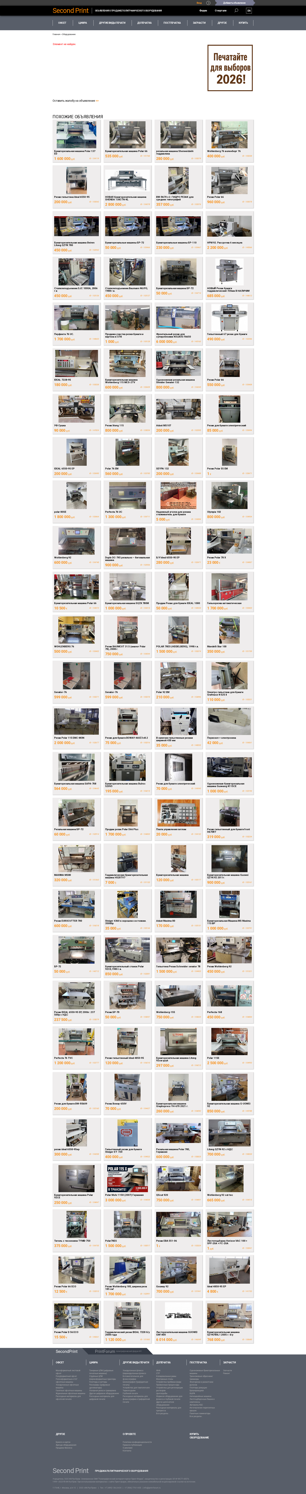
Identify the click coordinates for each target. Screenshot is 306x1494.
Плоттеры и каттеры (98, 1382)
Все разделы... (163, 1413)
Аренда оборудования (66, 1445)
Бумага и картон (63, 1442)
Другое (60, 1434)
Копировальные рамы (166, 1376)
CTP (158, 1373)
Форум (203, 10)
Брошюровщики (197, 1390)
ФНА (158, 1370)
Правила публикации (132, 1445)
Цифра (93, 1362)
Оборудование (69, 34)
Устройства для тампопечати (136, 1388)
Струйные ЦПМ (96, 1376)
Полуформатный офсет (66, 1376)
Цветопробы (161, 1393)
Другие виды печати (136, 1362)
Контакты (127, 1451)
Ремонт (226, 1373)
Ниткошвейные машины (200, 1396)
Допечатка (163, 1362)
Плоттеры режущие (198, 1388)
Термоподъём (129, 1390)
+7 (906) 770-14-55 (133, 1488)
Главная (56, 34)
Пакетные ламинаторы (200, 1413)
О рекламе (127, 1448)
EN (249, 10)
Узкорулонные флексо (133, 1370)
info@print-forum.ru (152, 1488)
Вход (199, 3)
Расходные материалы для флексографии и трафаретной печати (136, 1399)
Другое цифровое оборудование (104, 1393)
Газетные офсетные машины (69, 1390)
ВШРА (192, 1393)
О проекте (129, 1434)
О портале (220, 10)
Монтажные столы (164, 1379)
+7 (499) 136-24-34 (113, 1488)
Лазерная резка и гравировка (102, 1390)
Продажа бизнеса (64, 1448)
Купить (243, 22)
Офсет (60, 1362)
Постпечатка (198, 1362)
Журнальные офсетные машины (70, 1393)
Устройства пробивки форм (168, 1382)
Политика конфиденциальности (137, 1442)
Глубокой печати (130, 1393)
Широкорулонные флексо (134, 1373)
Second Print (71, 10)
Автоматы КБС (196, 1405)
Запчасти (229, 1362)
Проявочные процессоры (167, 1385)
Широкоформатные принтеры (102, 1379)
